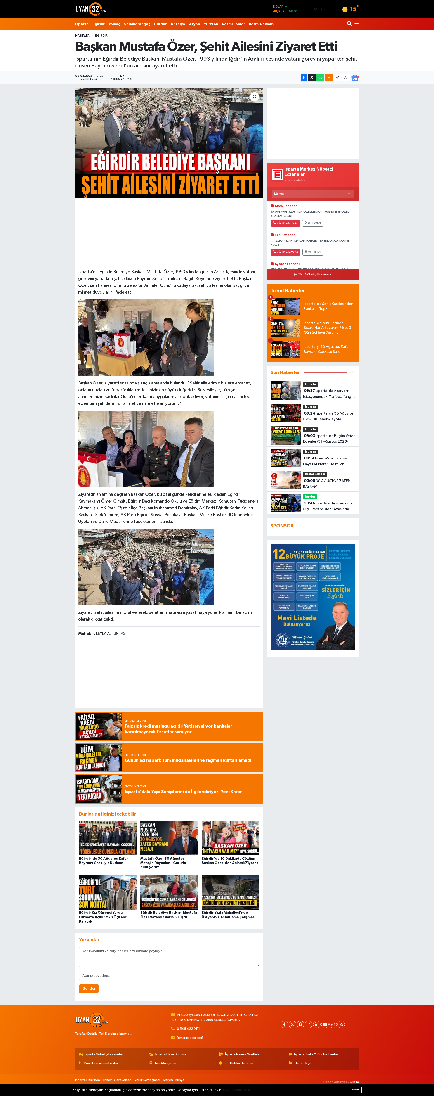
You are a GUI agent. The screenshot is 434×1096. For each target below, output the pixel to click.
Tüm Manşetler (165, 1063)
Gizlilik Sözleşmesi (146, 1080)
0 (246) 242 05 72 (287, 252)
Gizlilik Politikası (236, 1090)
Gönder (89, 989)
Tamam (354, 1089)
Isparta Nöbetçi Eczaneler (104, 1054)
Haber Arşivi (303, 1063)
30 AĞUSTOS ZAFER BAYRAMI (326, 484)
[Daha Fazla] (329, 77)
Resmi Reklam (261, 24)
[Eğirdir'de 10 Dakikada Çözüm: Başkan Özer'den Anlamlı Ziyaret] (230, 838)
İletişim (168, 1080)
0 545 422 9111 (188, 1028)
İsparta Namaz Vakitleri (242, 1054)
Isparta (82, 24)
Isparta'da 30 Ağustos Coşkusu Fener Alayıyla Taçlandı (328, 416)
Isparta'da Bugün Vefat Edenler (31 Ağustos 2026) (329, 439)
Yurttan (211, 24)
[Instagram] (308, 1024)
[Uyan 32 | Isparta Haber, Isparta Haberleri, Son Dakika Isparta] (91, 9)
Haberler (82, 35)
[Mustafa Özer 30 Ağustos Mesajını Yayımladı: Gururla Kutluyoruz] (169, 838)
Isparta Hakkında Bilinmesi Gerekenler (103, 1080)
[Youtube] (325, 1024)
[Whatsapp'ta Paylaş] (320, 77)
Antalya (178, 24)
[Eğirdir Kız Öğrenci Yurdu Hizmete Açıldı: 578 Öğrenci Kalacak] (108, 892)
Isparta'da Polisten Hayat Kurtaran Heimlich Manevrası (325, 461)
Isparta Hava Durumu (170, 1054)
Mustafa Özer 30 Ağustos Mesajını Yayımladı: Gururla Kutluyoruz (163, 863)
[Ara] (350, 24)
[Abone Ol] (355, 78)
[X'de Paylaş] (312, 77)
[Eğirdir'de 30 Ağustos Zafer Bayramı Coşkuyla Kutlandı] (108, 838)
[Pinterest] (300, 1024)
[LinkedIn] (317, 1024)
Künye (179, 1080)
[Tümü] (353, 373)
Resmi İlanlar (233, 24)
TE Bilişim (352, 1082)
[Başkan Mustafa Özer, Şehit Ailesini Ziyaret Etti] (169, 143)
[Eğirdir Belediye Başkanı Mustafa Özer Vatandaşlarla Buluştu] (169, 892)
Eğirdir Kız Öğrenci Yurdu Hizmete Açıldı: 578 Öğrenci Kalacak (103, 917)
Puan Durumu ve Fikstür (101, 1063)
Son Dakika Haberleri (239, 1063)
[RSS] (341, 1024)
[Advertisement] (169, 233)
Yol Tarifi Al (314, 223)
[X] (292, 1024)
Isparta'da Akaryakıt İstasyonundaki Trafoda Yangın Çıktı (328, 394)
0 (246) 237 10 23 (287, 223)
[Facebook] (284, 1024)
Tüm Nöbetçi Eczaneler (314, 274)
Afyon (194, 24)
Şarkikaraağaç (137, 24)
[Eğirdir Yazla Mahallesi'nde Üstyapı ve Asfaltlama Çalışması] (230, 892)
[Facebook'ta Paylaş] (304, 77)
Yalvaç (114, 24)
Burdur (160, 24)
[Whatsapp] (333, 1024)
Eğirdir (98, 24)
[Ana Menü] (356, 24)
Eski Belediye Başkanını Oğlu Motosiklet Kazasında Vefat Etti (328, 506)
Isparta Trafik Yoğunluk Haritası (316, 1054)
